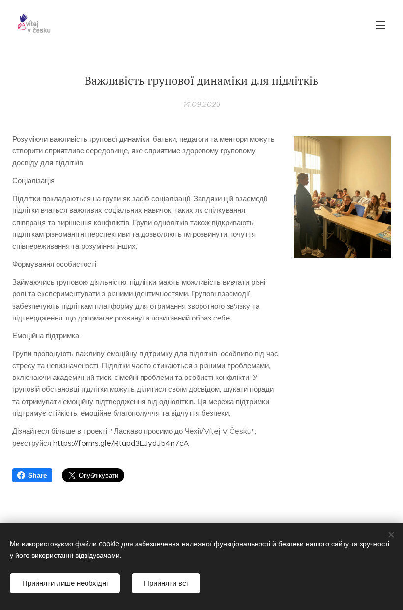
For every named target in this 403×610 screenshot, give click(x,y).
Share (37, 475)
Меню (381, 24)
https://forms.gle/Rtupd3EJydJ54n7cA (122, 443)
